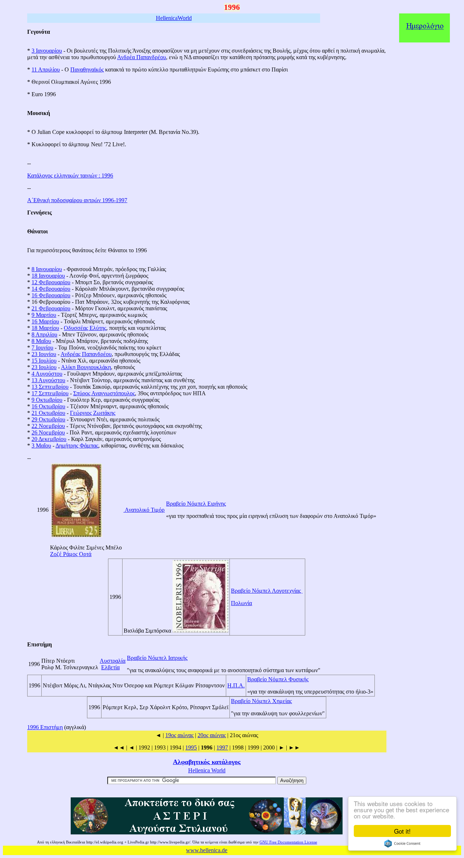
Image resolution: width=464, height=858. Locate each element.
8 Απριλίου (44, 334)
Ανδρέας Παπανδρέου (86, 354)
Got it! (402, 830)
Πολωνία (241, 603)
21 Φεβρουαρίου (51, 308)
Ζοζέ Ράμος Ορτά (70, 554)
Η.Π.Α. (236, 685)
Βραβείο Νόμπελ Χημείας (261, 701)
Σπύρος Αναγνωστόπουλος (104, 393)
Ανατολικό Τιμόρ (144, 510)
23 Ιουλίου (44, 367)
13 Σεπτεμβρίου (50, 387)
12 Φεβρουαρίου (51, 282)
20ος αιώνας (212, 735)
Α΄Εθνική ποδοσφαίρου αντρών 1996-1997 (77, 200)
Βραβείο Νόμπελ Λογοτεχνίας (266, 591)
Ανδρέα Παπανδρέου (141, 57)
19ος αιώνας (179, 735)
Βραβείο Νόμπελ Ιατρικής (157, 658)
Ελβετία (110, 667)
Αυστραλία (112, 661)
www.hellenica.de (206, 850)
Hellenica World (206, 770)
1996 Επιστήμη (45, 727)
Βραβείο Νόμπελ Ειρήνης (196, 503)
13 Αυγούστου (48, 380)
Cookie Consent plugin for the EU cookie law (402, 843)
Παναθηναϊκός (87, 69)
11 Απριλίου (46, 69)
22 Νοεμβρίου (48, 426)
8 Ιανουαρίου (47, 269)
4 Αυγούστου (47, 374)
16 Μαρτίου (45, 321)
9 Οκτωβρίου (47, 400)
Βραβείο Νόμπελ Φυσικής (277, 679)
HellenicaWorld (174, 18)
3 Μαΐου (41, 445)
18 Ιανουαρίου (48, 276)
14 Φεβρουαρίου (51, 289)
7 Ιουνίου (42, 347)
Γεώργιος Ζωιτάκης (92, 413)
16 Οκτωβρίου (48, 406)
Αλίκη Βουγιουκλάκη (86, 367)
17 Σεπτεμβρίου (50, 393)
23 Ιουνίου (44, 354)
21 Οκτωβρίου (48, 413)
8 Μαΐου (41, 341)
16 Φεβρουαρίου (51, 295)
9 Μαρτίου (44, 315)
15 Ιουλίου (44, 361)
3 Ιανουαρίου (47, 51)
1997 (222, 747)
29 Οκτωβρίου (48, 419)
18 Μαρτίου (45, 328)
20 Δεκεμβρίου (49, 439)
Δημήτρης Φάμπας (76, 445)
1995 (191, 747)
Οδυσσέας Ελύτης (85, 328)
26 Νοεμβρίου (48, 432)
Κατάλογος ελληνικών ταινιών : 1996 (70, 175)
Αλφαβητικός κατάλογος (207, 761)
